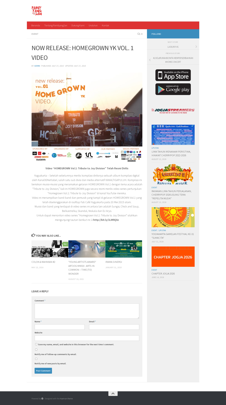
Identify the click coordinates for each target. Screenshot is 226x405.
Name (38, 321)
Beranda (35, 25)
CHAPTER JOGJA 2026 (163, 273)
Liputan (155, 148)
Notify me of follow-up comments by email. (56, 354)
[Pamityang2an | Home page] (37, 10)
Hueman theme (66, 398)
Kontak (105, 25)
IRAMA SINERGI (113, 262)
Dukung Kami (77, 25)
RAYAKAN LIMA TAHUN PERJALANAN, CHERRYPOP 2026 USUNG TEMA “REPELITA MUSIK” (172, 194)
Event (35, 33)
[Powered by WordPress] (42, 399)
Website (38, 332)
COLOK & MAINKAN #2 (43, 262)
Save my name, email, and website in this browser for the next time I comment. (76, 344)
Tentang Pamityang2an (55, 25)
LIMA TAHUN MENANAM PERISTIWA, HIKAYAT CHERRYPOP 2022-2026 (171, 153)
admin (37, 65)
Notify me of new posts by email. (50, 363)
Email (92, 321)
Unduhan (93, 25)
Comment (40, 300)
